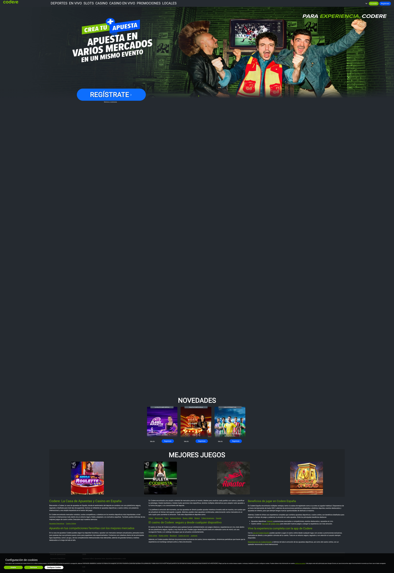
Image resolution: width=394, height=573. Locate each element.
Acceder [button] (373, 3)
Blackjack (173, 536)
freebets (270, 521)
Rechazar (33, 567)
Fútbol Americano (207, 518)
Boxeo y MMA (188, 518)
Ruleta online (163, 536)
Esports (218, 518)
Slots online (153, 536)
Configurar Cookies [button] (54, 567)
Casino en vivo (183, 536)
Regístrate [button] (385, 3)
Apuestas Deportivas (56, 524)
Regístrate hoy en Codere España (260, 542)
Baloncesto (159, 518)
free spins (265, 524)
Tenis (166, 518)
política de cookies (300, 563)
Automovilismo (175, 518)
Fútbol (151, 518)
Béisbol (197, 518)
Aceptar (13, 567)
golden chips (275, 524)
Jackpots (194, 536)
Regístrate (167, 441)
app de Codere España (261, 533)
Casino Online (71, 524)
